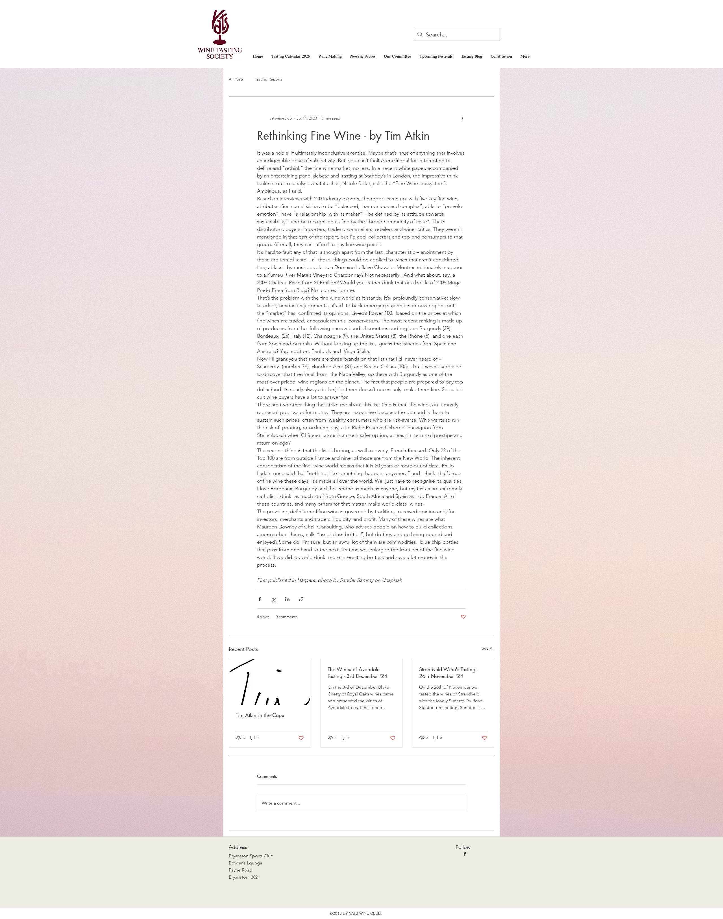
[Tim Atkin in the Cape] (270, 682)
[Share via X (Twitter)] (273, 599)
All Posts (236, 79)
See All (488, 648)
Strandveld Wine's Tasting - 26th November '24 (448, 672)
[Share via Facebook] (259, 599)
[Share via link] (301, 599)
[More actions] (462, 118)
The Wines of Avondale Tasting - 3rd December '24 (357, 672)
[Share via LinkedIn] (287, 599)
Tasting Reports (268, 79)
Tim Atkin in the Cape (260, 715)
